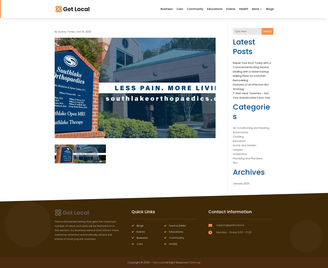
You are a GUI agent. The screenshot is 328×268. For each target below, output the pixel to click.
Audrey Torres (66, 31)
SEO (235, 162)
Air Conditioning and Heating (251, 128)
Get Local (159, 262)
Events (230, 9)
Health (243, 9)
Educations (215, 9)
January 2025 (241, 183)
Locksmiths (240, 154)
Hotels (173, 244)
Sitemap (195, 262)
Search (267, 31)
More (255, 9)
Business (167, 9)
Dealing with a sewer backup (251, 71)
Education (239, 141)
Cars (179, 9)
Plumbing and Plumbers (248, 158)
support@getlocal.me (230, 225)
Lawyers (238, 149)
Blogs (270, 9)
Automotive (240, 132)
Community (195, 9)
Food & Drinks (177, 225)
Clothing (238, 136)
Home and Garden (244, 145)
